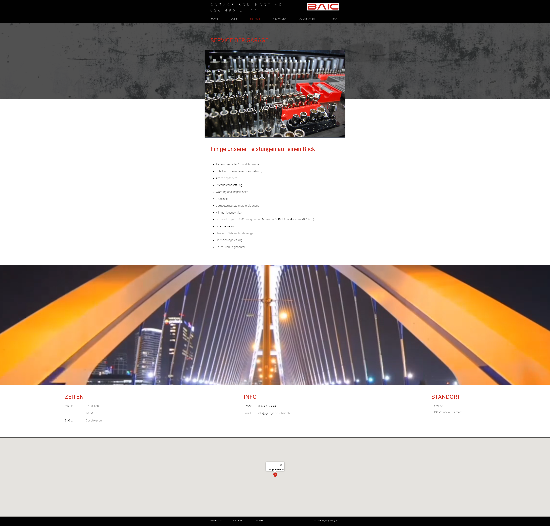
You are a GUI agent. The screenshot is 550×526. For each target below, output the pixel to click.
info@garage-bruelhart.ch (274, 413)
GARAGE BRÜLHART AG (246, 5)
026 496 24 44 (267, 406)
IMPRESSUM (216, 520)
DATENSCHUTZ (238, 520)
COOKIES (259, 520)
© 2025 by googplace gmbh (327, 520)
